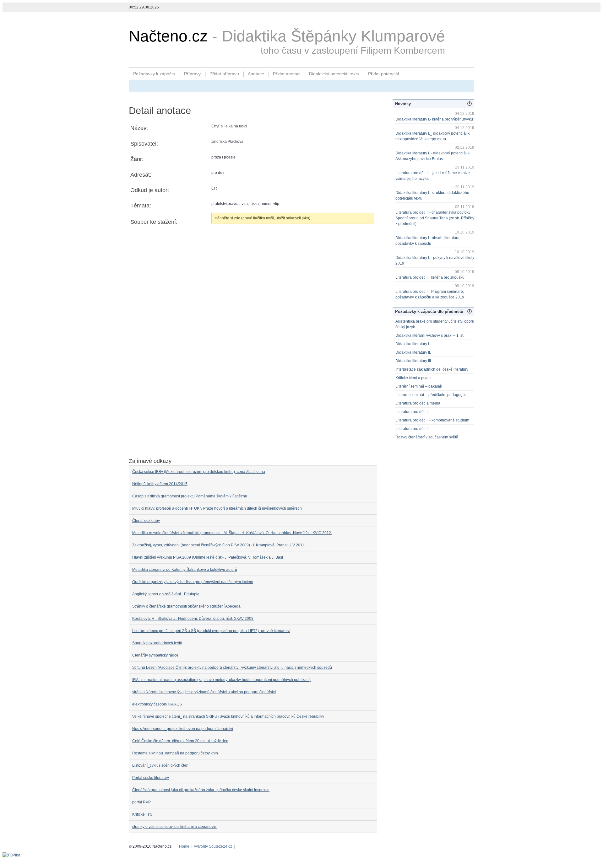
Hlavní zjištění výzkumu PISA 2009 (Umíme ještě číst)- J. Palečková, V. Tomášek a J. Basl (207, 557)
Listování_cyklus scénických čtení (160, 765)
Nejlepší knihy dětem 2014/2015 (159, 484)
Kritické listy (142, 814)
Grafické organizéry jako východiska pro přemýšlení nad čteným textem (192, 582)
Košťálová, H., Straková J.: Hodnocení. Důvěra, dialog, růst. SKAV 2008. (193, 618)
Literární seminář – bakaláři (418, 386)
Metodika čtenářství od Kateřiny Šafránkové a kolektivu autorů (184, 569)
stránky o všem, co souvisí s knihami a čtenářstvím (174, 826)
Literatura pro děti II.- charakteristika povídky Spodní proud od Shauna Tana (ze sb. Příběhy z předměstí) (434, 218)
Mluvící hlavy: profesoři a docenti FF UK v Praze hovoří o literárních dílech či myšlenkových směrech (217, 508)
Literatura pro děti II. (412, 428)
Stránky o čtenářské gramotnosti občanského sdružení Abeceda (186, 606)
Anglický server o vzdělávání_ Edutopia (165, 594)
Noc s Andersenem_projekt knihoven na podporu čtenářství (182, 729)
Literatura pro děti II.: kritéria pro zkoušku (429, 277)
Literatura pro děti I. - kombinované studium (432, 420)
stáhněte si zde (227, 218)
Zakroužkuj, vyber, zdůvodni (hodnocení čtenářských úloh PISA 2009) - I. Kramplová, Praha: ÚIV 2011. (218, 545)
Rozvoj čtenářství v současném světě (426, 437)
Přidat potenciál (383, 73)
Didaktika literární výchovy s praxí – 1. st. (429, 335)
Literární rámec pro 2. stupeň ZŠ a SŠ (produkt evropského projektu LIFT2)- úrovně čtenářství (211, 631)
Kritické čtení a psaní (413, 378)
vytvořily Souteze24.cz (213, 846)
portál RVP (141, 802)
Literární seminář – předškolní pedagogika (431, 395)
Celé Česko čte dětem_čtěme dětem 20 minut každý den (180, 741)
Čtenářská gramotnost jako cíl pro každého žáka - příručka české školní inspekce (200, 790)
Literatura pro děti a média (417, 403)
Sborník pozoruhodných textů (157, 643)
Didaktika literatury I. (412, 344)
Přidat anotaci (286, 73)
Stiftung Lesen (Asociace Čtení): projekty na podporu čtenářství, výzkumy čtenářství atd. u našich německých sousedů (232, 667)
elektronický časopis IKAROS (157, 704)
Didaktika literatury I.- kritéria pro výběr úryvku (434, 119)
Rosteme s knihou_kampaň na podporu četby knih (175, 753)
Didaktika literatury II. (413, 352)
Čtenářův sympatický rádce (155, 655)
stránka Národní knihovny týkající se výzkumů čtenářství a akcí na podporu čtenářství (204, 692)
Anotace (256, 73)
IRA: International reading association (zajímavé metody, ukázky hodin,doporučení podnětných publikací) (221, 680)
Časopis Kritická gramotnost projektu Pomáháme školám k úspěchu (189, 496)
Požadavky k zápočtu (154, 73)
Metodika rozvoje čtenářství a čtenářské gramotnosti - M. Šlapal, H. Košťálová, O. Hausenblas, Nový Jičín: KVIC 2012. (232, 533)
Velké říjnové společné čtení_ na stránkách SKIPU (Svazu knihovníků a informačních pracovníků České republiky (228, 716)
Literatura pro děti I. (411, 412)
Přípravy (192, 73)
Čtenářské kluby (146, 520)
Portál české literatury (150, 777)
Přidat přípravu (224, 73)
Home (184, 846)
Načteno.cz (168, 36)
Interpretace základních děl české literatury (431, 369)
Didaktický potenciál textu (334, 73)
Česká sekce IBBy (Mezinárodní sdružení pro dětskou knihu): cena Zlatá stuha (198, 471)
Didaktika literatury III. (413, 361)
